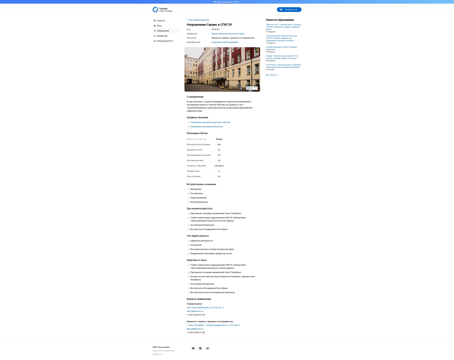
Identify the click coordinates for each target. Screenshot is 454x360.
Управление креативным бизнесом (206, 126)
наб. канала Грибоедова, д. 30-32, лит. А (205, 307)
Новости (161, 20)
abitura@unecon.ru (195, 311)
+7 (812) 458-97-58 (196, 332)
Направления (163, 31)
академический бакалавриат (225, 42)
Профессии (162, 36)
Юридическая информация (164, 351)
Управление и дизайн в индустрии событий (210, 122)
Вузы (159, 25)
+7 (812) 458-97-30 (196, 315)
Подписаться (291, 9)
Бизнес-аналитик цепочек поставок (228, 33)
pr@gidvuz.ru (158, 354)
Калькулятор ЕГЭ (165, 41)
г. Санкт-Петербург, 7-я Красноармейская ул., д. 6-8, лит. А (213, 325)
